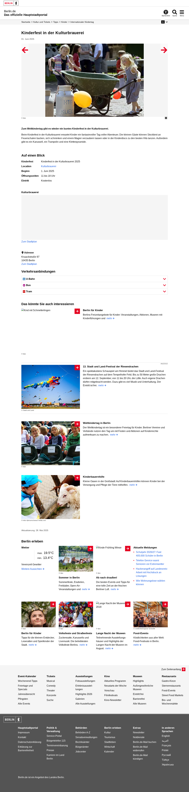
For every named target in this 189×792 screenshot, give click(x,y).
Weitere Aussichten (31, 569)
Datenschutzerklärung (29, 742)
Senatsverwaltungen (86, 737)
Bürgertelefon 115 (56, 740)
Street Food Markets (172, 695)
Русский (166, 755)
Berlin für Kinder (93, 310)
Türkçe (165, 760)
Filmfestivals (111, 695)
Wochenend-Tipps (27, 681)
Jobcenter (80, 751)
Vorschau (109, 690)
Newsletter (138, 732)
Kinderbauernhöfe (93, 476)
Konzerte (51, 695)
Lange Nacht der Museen (110, 633)
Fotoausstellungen (85, 681)
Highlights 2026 (83, 694)
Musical (51, 681)
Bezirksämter (82, 742)
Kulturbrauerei (48, 166)
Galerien (80, 699)
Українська (168, 764)
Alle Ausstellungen (85, 703)
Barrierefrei (139, 699)
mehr (109, 318)
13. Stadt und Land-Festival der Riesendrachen (110, 366)
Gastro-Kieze (169, 681)
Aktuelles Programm (115, 681)
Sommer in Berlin (69, 577)
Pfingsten (23, 699)
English (166, 736)
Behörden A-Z (82, 732)
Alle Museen (139, 703)
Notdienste (138, 737)
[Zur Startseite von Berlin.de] (13, 721)
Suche (50, 700)
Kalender (109, 751)
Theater (51, 690)
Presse (50, 750)
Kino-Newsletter (112, 700)
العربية (165, 740)
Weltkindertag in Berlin (96, 423)
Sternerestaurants (171, 685)
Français (166, 745)
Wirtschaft (109, 747)
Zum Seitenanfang (171, 669)
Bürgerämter (82, 747)
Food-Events (140, 633)
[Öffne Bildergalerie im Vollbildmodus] (166, 118)
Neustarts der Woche (115, 685)
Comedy (51, 685)
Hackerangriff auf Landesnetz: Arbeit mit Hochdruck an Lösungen (152, 572)
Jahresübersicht (26, 694)
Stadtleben (110, 742)
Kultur (107, 732)
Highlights (138, 681)
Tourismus (109, 737)
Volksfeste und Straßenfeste (75, 633)
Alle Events (24, 703)
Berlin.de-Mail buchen (144, 742)
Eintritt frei (138, 694)
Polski (165, 750)
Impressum (24, 732)
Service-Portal (54, 736)
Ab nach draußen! (106, 577)
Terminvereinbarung (57, 745)
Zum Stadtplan (29, 241)
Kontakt (22, 737)
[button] (164, 21)
